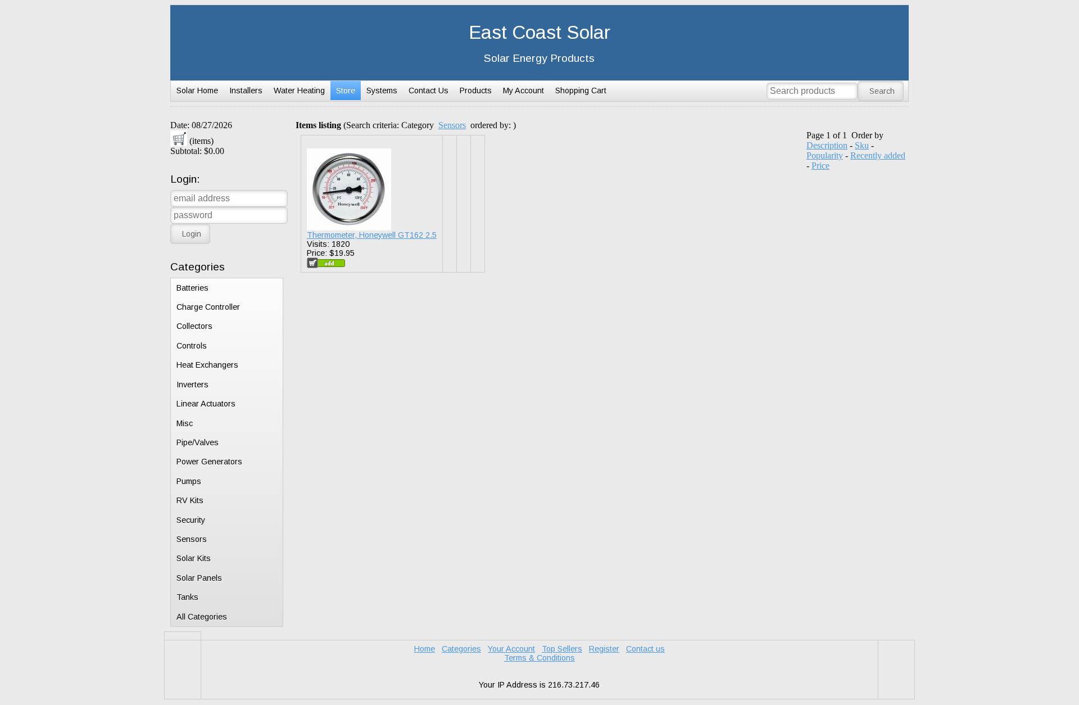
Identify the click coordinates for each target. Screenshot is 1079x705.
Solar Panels (199, 577)
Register (604, 648)
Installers (245, 90)
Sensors (191, 539)
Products (476, 90)
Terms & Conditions (539, 657)
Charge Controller (208, 306)
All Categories (201, 616)
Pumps (188, 481)
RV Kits (189, 500)
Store (345, 90)
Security (190, 520)
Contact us (645, 648)
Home (424, 648)
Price (820, 165)
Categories (461, 648)
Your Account (511, 648)
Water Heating (299, 90)
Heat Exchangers (207, 364)
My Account (523, 90)
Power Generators (209, 461)
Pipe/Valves (197, 442)
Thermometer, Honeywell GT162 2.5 (372, 235)
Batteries (192, 287)
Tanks (187, 597)
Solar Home (197, 90)
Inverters (192, 384)
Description (826, 145)
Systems (381, 90)
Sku (862, 145)
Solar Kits (193, 558)
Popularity (824, 155)
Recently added (877, 155)
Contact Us (428, 90)
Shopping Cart (580, 90)
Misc (184, 423)
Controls (191, 345)
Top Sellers (562, 648)
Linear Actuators (205, 403)
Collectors (194, 326)
